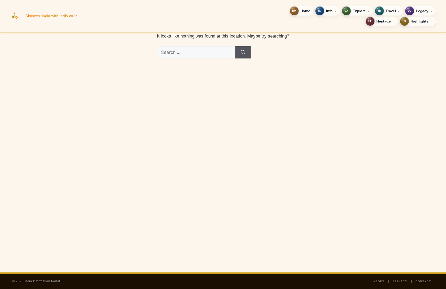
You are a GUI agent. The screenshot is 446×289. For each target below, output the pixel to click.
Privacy (400, 281)
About (379, 281)
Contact (423, 281)
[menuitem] (301, 11)
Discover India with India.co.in (51, 16)
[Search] (243, 52)
